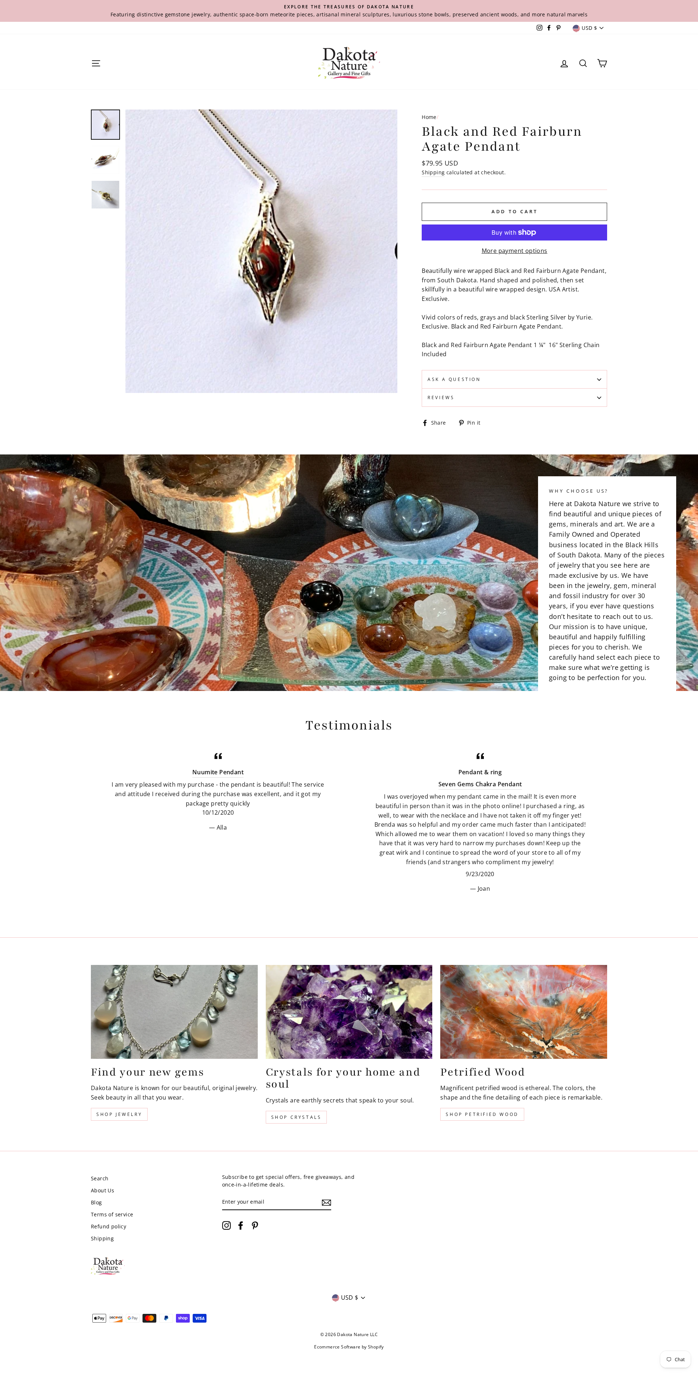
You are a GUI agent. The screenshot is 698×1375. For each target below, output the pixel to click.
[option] (349, 11)
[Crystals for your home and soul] (349, 1012)
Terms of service (112, 1214)
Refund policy (108, 1226)
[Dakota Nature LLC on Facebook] (240, 1225)
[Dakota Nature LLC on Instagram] (226, 1225)
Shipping (433, 172)
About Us (102, 1190)
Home (429, 117)
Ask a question (454, 379)
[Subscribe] (326, 1202)
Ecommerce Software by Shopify (349, 1347)
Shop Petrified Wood (482, 1114)
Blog (96, 1202)
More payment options (514, 251)
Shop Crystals (296, 1117)
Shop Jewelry (119, 1114)
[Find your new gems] (174, 1012)
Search (99, 1178)
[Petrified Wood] (523, 1012)
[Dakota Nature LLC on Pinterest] (254, 1225)
